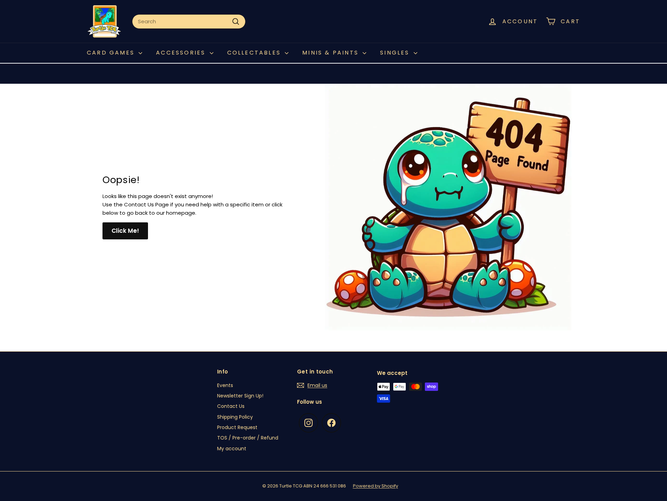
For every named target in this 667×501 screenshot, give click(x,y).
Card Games (112, 53)
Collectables (255, 53)
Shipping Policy (235, 416)
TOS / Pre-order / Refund (247, 437)
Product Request (237, 427)
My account (231, 448)
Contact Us (231, 406)
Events (225, 385)
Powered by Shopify (375, 486)
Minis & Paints (331, 53)
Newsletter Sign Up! (240, 395)
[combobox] (189, 21)
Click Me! (125, 231)
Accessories (182, 53)
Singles (396, 53)
